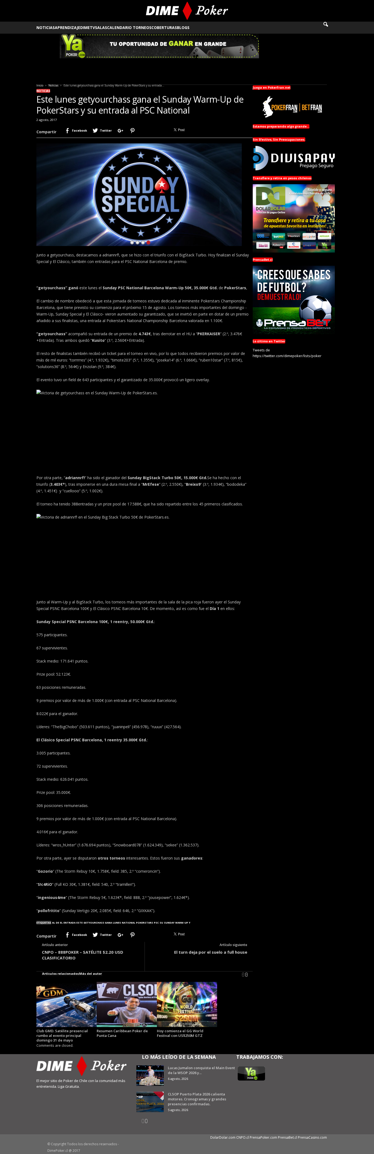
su (161, 922)
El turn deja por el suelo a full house (210, 952)
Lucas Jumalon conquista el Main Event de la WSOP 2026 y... (201, 1070)
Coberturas (164, 27)
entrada (70, 922)
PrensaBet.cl (287, 1137)
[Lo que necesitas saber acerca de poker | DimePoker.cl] (187, 11)
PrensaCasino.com (312, 1137)
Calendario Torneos (129, 27)
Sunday (169, 922)
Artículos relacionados (60, 973)
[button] (329, 28)
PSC (156, 922)
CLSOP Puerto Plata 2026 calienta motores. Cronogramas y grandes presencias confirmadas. (197, 1099)
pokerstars (144, 922)
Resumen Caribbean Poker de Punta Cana (122, 1033)
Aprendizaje (67, 27)
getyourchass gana (98, 922)
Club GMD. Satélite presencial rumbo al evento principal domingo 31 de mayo (62, 1035)
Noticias (45, 27)
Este (79, 922)
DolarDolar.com (222, 1137)
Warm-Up (181, 922)
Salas (101, 27)
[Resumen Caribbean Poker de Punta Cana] (127, 1004)
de (57, 922)
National (128, 922)
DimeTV (87, 27)
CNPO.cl (242, 1137)
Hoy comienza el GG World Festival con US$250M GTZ (180, 1033)
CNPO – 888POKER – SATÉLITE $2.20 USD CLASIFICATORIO (82, 955)
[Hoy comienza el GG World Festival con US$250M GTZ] (187, 1004)
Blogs (183, 27)
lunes (117, 922)
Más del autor (90, 973)
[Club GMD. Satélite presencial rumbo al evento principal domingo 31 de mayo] (66, 1004)
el (61, 922)
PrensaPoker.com (263, 1137)
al (53, 922)
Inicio (39, 85)
